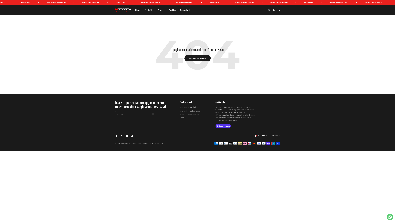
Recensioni (185, 10)
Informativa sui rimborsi (189, 107)
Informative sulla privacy (190, 111)
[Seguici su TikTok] (132, 135)
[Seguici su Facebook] (116, 135)
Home (137, 10)
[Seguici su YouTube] (127, 135)
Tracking (172, 10)
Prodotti (148, 10)
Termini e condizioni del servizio (189, 116)
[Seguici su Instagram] (121, 135)
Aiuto (160, 10)
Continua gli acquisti (198, 58)
